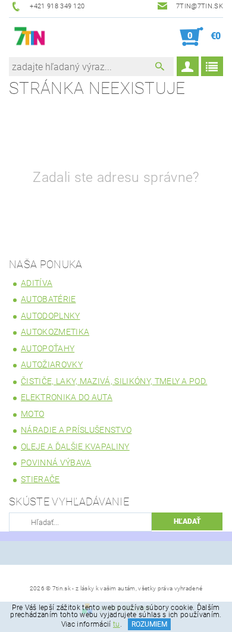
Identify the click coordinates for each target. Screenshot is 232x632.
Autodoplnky (50, 315)
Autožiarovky (52, 364)
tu (116, 624)
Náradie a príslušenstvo (76, 430)
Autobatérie (48, 299)
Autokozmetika (55, 332)
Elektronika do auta (66, 397)
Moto (32, 414)
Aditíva (36, 283)
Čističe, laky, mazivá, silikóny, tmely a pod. (114, 381)
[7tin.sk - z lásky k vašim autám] (30, 36)
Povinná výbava (56, 462)
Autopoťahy (47, 348)
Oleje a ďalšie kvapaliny (75, 446)
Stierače (40, 479)
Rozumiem (149, 624)
